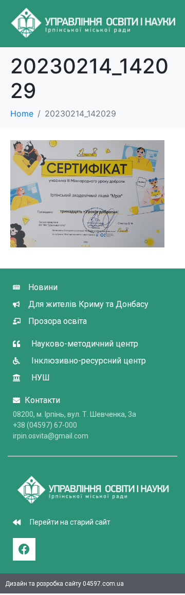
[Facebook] (24, 549)
